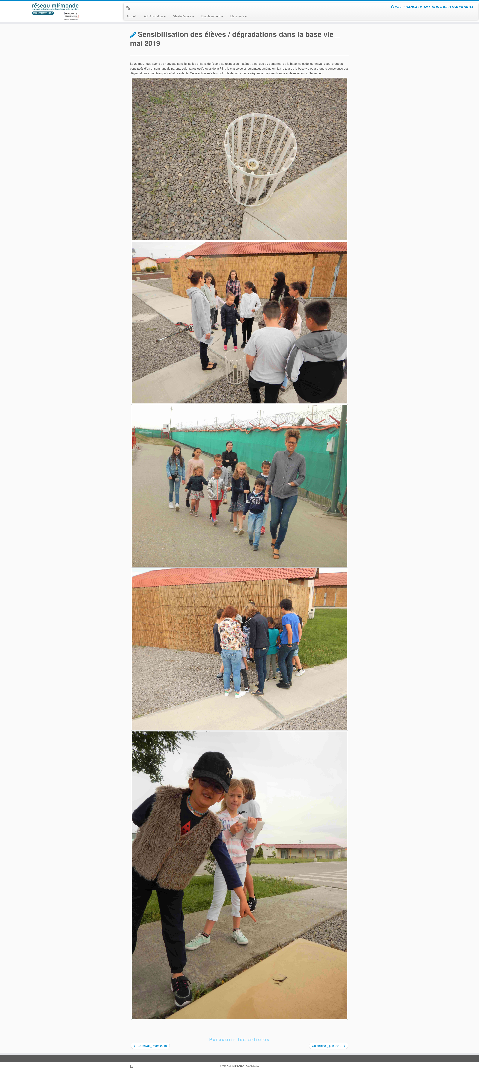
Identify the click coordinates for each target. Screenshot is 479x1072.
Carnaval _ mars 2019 (150, 1046)
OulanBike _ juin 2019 (328, 1046)
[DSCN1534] (239, 649)
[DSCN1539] (239, 875)
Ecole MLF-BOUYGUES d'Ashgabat (243, 1066)
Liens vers (237, 16)
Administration (154, 16)
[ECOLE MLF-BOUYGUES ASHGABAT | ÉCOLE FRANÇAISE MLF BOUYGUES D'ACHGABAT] (55, 11)
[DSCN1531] (239, 485)
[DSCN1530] (239, 322)
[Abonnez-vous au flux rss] (129, 7)
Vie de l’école (182, 16)
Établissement (211, 16)
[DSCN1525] (239, 159)
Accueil (131, 16)
